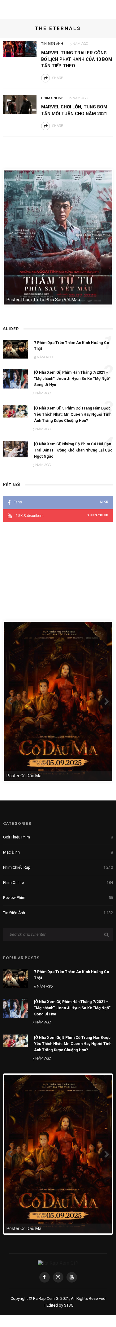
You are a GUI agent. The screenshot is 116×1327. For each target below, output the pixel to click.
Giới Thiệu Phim (58, 837)
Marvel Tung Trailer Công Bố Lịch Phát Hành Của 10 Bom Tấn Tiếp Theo (76, 59)
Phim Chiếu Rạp (58, 867)
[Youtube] (72, 1277)
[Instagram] (58, 1277)
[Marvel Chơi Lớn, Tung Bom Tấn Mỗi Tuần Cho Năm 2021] (20, 104)
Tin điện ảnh (52, 44)
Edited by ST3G (60, 1305)
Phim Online (52, 98)
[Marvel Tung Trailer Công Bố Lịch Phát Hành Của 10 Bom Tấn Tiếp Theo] (20, 49)
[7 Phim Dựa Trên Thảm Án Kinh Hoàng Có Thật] (15, 978)
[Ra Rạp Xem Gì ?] (58, 1263)
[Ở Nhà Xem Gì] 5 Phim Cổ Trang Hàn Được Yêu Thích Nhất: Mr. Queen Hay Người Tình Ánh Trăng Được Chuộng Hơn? (72, 1043)
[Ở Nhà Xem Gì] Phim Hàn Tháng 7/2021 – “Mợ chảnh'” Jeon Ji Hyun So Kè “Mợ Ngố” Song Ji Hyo (72, 1007)
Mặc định (58, 852)
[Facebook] (44, 1277)
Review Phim (58, 897)
